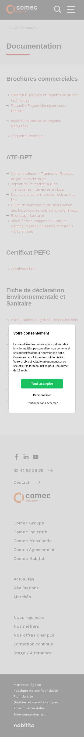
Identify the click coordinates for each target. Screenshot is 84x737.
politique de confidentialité (46, 357)
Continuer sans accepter (42, 403)
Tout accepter (42, 384)
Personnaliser (42, 395)
